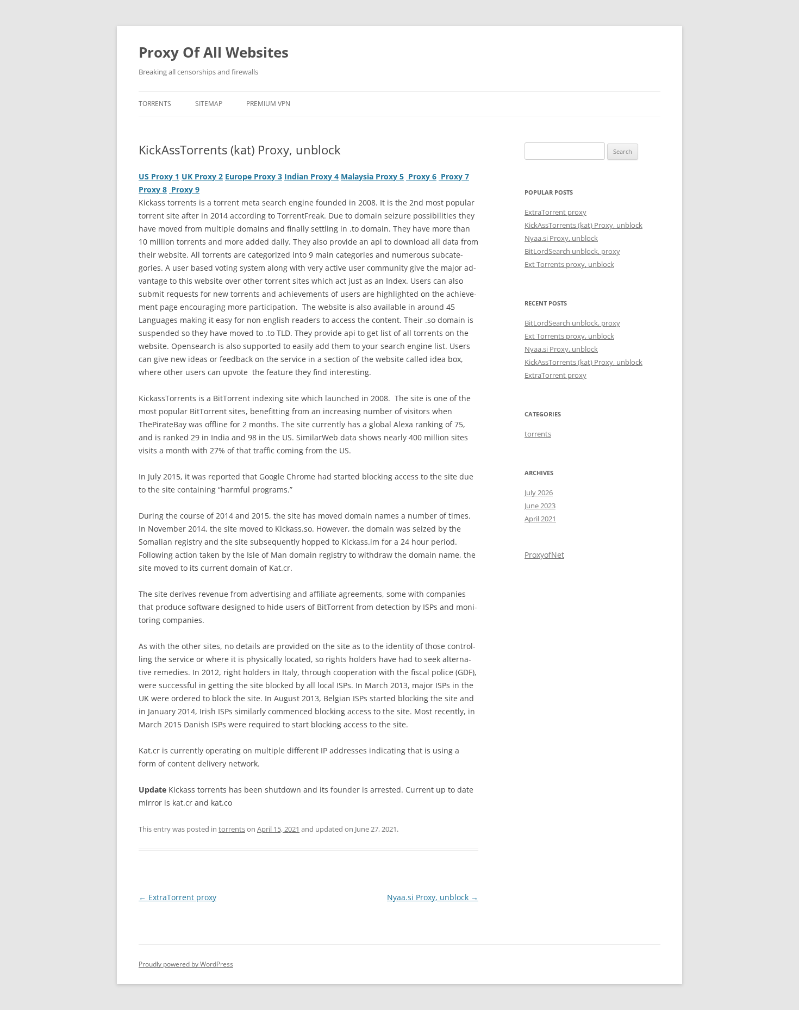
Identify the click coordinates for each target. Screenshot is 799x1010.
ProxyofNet (544, 555)
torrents (155, 103)
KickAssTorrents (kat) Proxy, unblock (583, 225)
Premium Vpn (268, 103)
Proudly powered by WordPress (186, 964)
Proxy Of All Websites (214, 52)
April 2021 (540, 518)
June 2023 (540, 505)
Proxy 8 (153, 189)
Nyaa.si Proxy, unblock (432, 897)
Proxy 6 (421, 176)
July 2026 (539, 492)
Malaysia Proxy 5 (372, 176)
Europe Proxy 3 (253, 176)
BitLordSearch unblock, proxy (572, 251)
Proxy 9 (184, 189)
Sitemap (208, 103)
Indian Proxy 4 (311, 176)
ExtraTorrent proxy (177, 897)
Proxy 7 (454, 176)
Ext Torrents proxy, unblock (569, 264)
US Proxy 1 (159, 176)
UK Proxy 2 (202, 176)
